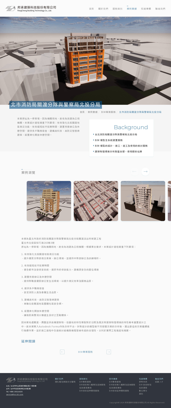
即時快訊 (143, 381)
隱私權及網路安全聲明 (65, 381)
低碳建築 (143, 387)
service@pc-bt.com (14, 394)
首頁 (91, 8)
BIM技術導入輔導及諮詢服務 (92, 384)
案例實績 (132, 8)
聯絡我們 (160, 8)
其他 (141, 393)
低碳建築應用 (85, 387)
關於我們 (103, 8)
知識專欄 (146, 8)
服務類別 (118, 8)
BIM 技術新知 (145, 384)
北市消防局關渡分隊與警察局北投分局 (140, 112)
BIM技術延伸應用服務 (89, 390)
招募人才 (159, 381)
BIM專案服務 (108, 112)
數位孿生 (143, 390)
